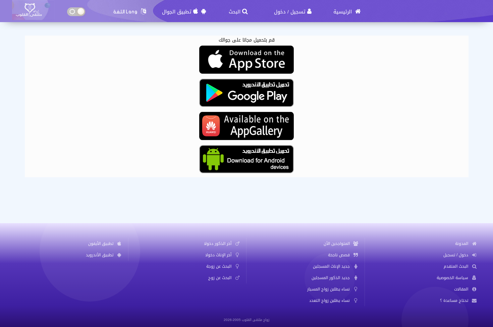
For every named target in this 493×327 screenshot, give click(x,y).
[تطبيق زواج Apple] (246, 73)
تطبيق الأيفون (100, 243)
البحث (234, 11)
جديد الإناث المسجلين (331, 266)
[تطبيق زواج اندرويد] (246, 172)
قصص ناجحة (339, 255)
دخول (280, 11)
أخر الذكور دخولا (217, 243)
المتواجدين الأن (337, 243)
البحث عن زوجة (218, 266)
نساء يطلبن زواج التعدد (329, 300)
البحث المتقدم (456, 266)
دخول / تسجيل (455, 255)
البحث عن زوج (219, 277)
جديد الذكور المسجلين (331, 277)
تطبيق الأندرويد (99, 255)
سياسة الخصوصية (452, 277)
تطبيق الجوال (176, 11)
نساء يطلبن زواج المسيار (328, 289)
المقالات (461, 289)
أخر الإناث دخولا (218, 255)
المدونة (461, 243)
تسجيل (298, 11)
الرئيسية (343, 11)
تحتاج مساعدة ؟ (454, 300)
